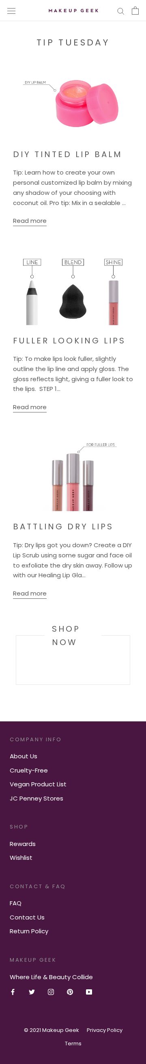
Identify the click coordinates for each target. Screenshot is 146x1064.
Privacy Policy (104, 1030)
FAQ (15, 903)
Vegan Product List (38, 784)
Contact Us (27, 917)
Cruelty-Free (29, 770)
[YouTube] (89, 992)
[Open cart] (135, 10)
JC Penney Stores (36, 798)
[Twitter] (32, 992)
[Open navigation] (11, 10)
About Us (23, 756)
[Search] (121, 10)
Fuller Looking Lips (69, 340)
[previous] (16, 660)
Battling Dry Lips (63, 526)
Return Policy (29, 931)
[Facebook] (13, 992)
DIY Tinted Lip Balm (67, 154)
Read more (30, 220)
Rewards (23, 844)
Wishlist (21, 857)
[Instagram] (51, 992)
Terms (73, 1043)
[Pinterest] (70, 992)
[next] (129, 660)
